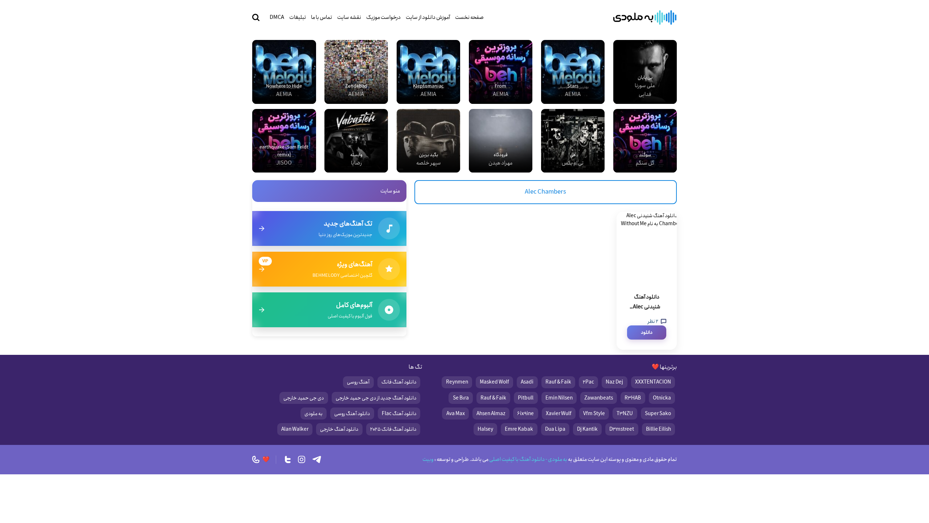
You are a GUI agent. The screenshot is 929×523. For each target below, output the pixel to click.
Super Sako (658, 414)
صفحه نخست (469, 17)
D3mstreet (621, 429)
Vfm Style (594, 414)
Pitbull (525, 398)
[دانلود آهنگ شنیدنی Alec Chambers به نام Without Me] (646, 248)
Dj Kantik (587, 429)
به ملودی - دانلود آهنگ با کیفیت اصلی (527, 459)
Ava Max (455, 414)
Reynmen (457, 382)
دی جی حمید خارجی (303, 398)
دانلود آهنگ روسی (352, 414)
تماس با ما (321, 17)
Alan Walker (294, 429)
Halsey (485, 429)
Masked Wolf (494, 382)
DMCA (277, 17)
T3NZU (625, 414)
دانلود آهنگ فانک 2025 (393, 429)
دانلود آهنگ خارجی (339, 429)
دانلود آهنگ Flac (399, 414)
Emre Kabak (519, 429)
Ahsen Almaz (491, 414)
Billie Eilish (658, 429)
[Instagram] (301, 459)
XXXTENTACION (653, 382)
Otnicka (662, 398)
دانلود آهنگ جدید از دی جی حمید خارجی (376, 398)
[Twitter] (288, 459)
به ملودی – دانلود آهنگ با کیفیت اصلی (645, 17)
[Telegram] (316, 459)
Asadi (527, 382)
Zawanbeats (598, 398)
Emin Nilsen (559, 398)
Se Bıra (461, 398)
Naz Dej (614, 382)
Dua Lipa (555, 429)
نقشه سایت (349, 17)
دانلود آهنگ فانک (398, 382)
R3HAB (633, 398)
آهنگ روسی (358, 382)
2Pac (588, 382)
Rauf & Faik (558, 382)
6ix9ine (525, 414)
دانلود (646, 332)
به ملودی (313, 414)
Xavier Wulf (559, 414)
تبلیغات (297, 17)
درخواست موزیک (383, 17)
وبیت (428, 459)
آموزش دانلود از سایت (428, 17)
